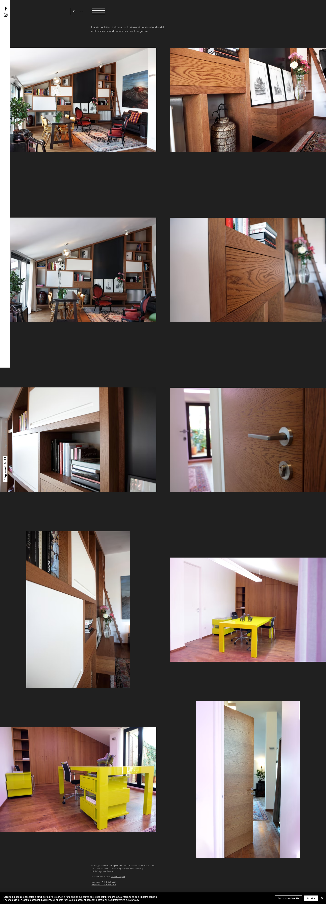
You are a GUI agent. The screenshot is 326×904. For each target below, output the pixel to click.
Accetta (311, 898)
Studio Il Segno (118, 876)
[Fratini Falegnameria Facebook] (5, 8)
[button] (98, 11)
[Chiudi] (322, 898)
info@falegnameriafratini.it (104, 871)
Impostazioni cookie (288, 898)
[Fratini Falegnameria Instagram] (5, 14)
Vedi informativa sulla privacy (123, 899)
